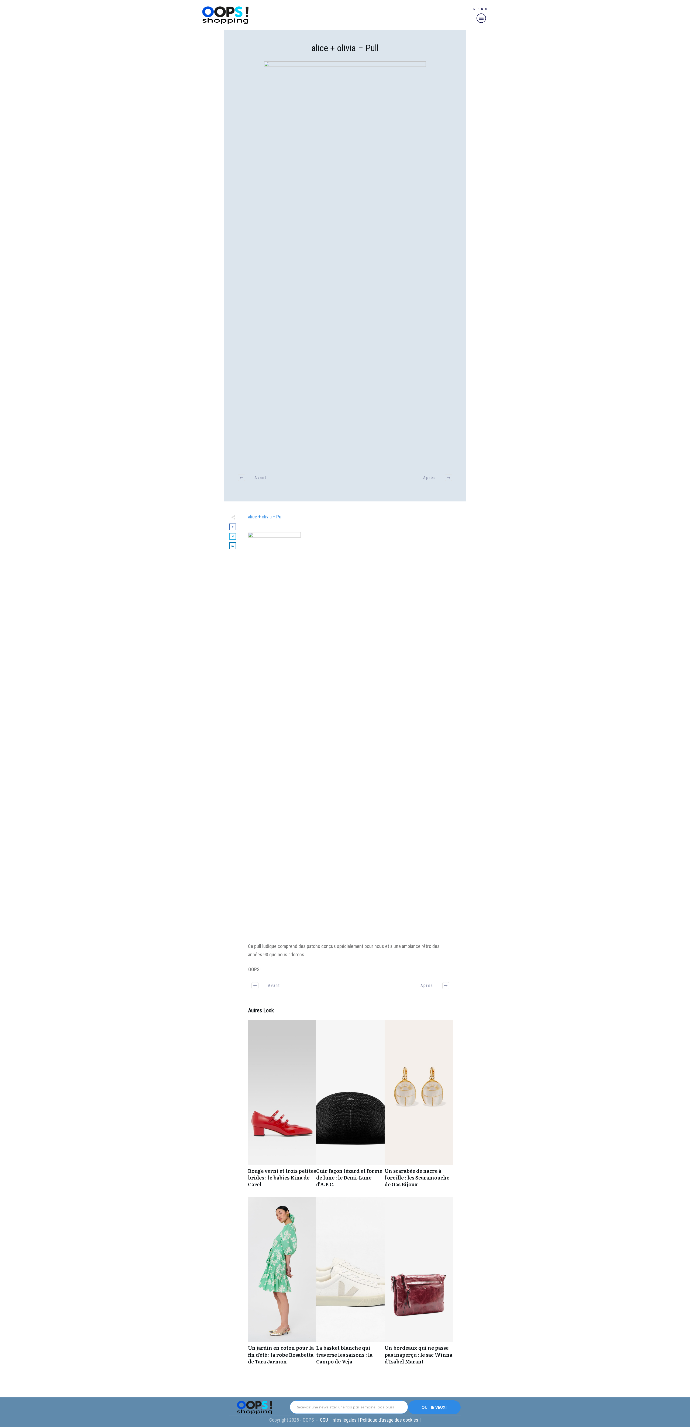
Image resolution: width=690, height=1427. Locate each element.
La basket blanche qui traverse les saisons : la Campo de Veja (350, 1283)
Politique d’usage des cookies (389, 1420)
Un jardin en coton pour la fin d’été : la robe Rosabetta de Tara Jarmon (282, 1283)
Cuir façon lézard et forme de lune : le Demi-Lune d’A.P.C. (350, 1106)
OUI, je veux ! (434, 1407)
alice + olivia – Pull (345, 48)
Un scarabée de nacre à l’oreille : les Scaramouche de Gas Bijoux (419, 1106)
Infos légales (344, 1420)
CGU (324, 1420)
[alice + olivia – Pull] (345, 263)
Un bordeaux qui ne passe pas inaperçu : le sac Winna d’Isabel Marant (419, 1283)
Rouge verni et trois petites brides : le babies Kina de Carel (282, 1106)
